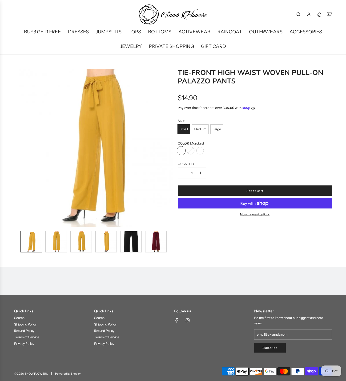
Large (217, 129)
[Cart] (329, 14)
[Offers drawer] (319, 14)
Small (184, 129)
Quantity (186, 164)
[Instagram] (187, 320)
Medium (200, 129)
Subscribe (270, 348)
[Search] (298, 14)
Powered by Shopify (67, 373)
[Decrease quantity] (183, 173)
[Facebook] (176, 320)
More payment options (255, 214)
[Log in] (309, 14)
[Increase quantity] (200, 173)
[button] (18, 148)
